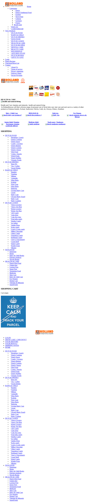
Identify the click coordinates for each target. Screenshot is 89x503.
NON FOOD (9, 250)
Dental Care (14, 281)
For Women (14, 279)
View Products (10, 31)
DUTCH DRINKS (11, 162)
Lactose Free (14, 267)
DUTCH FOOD (11, 135)
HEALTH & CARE (12, 261)
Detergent (13, 252)
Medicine (13, 273)
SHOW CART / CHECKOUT (16, 340)
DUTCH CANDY (11, 203)
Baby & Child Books (17, 255)
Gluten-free (13, 265)
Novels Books (14, 259)
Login (7, 59)
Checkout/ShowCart (12, 63)
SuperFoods (14, 285)
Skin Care (13, 275)
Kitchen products (15, 257)
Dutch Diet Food (15, 263)
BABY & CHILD (11, 170)
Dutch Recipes (10, 61)
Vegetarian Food (15, 271)
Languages (13, 8)
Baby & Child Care (16, 277)
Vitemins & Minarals (17, 283)
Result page (18, 25)
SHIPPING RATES (12, 345)
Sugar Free (13, 269)
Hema (12, 254)
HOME (7, 347)
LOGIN (8, 338)
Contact (8, 65)
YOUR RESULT (11, 343)
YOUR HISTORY (11, 341)
